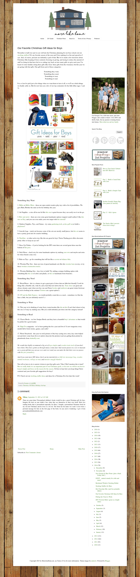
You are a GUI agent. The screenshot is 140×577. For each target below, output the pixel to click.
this (61, 307)
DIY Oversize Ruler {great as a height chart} (107, 501)
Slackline (22, 238)
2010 (96, 545)
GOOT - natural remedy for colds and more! (107, 479)
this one (48, 212)
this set (76, 231)
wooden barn (70, 264)
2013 (96, 536)
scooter (57, 259)
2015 (96, 462)
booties (55, 288)
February (99, 529)
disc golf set (68, 224)
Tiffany (25, 397)
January (98, 532)
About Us (72, 38)
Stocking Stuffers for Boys (104, 486)
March (98, 526)
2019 (96, 450)
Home (42, 38)
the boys (43, 385)
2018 (96, 453)
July (97, 514)
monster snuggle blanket (53, 359)
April (98, 523)
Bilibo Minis (30, 205)
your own (67, 252)
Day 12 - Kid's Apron (109, 212)
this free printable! (27, 352)
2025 (96, 432)
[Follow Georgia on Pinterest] (104, 143)
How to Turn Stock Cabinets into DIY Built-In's (111, 169)
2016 (96, 459)
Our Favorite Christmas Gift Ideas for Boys (109, 494)
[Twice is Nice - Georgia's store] (120, 143)
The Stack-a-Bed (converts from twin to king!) (111, 224)
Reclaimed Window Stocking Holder (107, 483)
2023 (96, 438)
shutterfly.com (34, 338)
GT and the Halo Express (28, 295)
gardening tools (57, 224)
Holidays (38, 385)
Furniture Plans (61, 38)
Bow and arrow (24, 217)
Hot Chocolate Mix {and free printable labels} (108, 490)
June (97, 517)
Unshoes (43, 290)
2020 (96, 447)
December (99, 468)
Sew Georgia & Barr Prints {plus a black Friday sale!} (108, 474)
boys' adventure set (71, 319)
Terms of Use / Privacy (84, 38)
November (99, 471)
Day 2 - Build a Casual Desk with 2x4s (111, 180)
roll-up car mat (35, 359)
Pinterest (97, 38)
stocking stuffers (23, 55)
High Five (23, 326)
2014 (96, 465)
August (98, 511)
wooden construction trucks (30, 266)
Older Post (81, 449)
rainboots (64, 288)
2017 (96, 456)
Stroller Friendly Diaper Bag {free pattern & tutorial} (112, 202)
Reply (24, 414)
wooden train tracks (68, 345)
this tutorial (61, 219)
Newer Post (21, 449)
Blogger (107, 561)
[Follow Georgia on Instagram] (112, 143)
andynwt (93, 561)
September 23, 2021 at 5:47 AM (38, 397)
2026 (96, 429)
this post (27, 247)
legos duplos (53, 345)
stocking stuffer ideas (38, 376)
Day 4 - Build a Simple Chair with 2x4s (112, 191)
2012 (96, 539)
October (99, 505)
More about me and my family (109, 122)
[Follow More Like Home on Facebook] (96, 143)
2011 (96, 542)
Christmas (26, 385)
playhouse (21, 226)
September (99, 508)
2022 (96, 441)
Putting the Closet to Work (104, 497)
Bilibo (21, 205)
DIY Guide (50, 38)
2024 (96, 435)
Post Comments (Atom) (33, 452)
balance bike (66, 259)
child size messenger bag (67, 357)
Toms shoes (69, 285)
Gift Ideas (32, 385)
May (97, 520)
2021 (96, 444)
